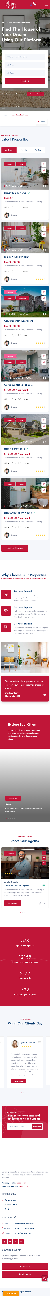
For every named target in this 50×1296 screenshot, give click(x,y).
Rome (8, 804)
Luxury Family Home (15, 193)
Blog (7, 1208)
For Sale (24, 150)
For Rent (38, 150)
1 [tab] (6, 818)
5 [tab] (14, 818)
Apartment (22, 298)
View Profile (12, 903)
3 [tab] (10, 818)
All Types (9, 150)
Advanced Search (35, 94)
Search (24, 81)
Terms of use (10, 1200)
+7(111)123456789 (23, 1233)
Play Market (26, 1274)
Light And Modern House (18, 512)
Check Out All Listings (15, 548)
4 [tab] (12, 818)
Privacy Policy (11, 1204)
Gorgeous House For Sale (18, 385)
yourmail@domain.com (24, 1223)
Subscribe (37, 1126)
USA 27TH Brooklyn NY (25, 1228)
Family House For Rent (16, 256)
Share (43, 121)
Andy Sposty (11, 882)
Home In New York (14, 448)
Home (4, 115)
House (21, 228)
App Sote (26, 1266)
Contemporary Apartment (18, 320)
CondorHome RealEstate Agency (16, 885)
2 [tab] (8, 818)
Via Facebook (18, 1081)
